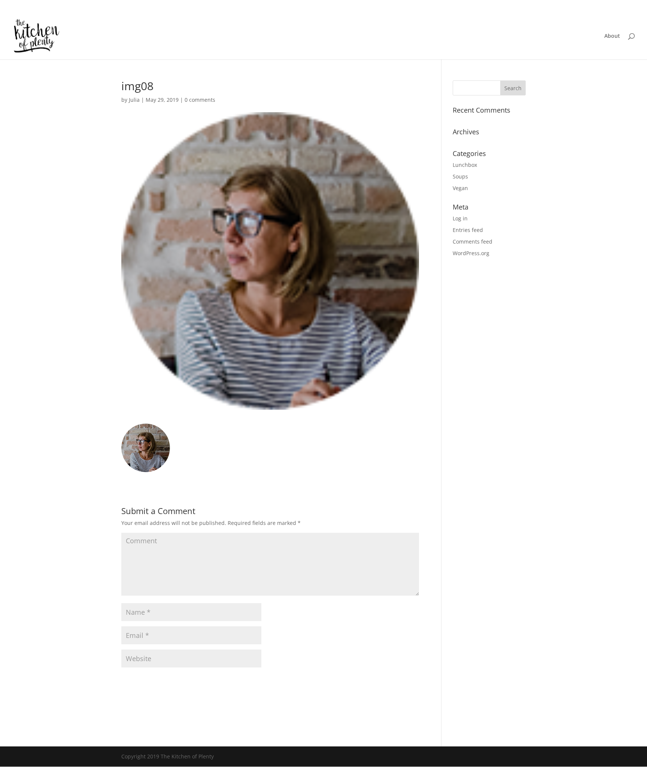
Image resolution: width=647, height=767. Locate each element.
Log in (460, 218)
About (612, 36)
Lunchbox (465, 164)
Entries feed (468, 229)
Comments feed (472, 241)
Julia (134, 99)
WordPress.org (471, 253)
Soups (460, 176)
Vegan (460, 188)
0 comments (200, 99)
